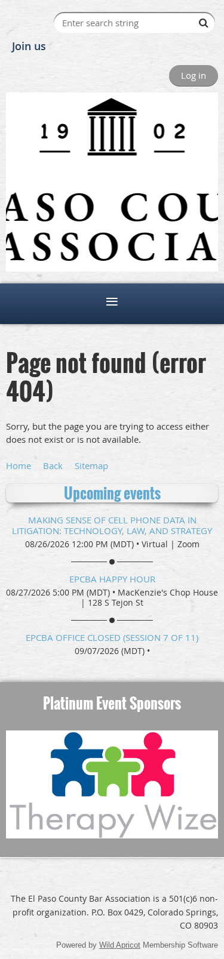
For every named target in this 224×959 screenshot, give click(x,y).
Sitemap (91, 465)
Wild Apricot (119, 945)
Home (18, 465)
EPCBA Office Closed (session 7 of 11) (112, 637)
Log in (193, 75)
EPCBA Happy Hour (112, 579)
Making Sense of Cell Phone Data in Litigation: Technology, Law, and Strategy (112, 525)
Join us (29, 46)
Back (53, 465)
